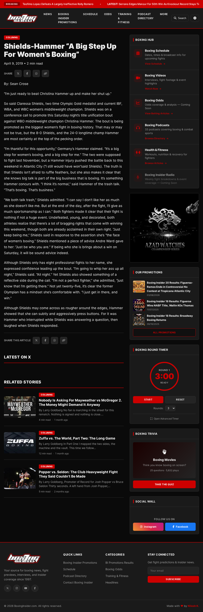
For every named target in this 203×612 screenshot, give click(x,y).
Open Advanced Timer (166, 418)
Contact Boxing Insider (78, 582)
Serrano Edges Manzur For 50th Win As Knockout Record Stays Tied (154, 4)
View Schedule (154, 63)
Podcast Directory (146, 16)
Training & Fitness (124, 18)
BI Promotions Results (119, 562)
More (164, 14)
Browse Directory (155, 138)
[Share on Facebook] (27, 73)
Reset (180, 399)
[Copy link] (45, 73)
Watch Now (152, 88)
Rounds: (158, 408)
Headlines (111, 582)
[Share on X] (18, 73)
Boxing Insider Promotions (67, 18)
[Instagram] (16, 588)
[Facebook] (34, 588)
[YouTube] (25, 588)
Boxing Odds (113, 569)
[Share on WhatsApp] (36, 73)
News (48, 14)
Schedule (90, 14)
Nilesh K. (193, 605)
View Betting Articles (157, 113)
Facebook (182, 526)
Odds (108, 14)
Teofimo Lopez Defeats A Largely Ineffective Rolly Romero (52, 4)
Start (148, 399)
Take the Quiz (164, 484)
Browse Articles (154, 163)
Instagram (150, 526)
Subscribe (173, 579)
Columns (12, 37)
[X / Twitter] (7, 588)
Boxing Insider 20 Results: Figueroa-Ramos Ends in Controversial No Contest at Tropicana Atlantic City (170, 287)
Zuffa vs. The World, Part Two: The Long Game (77, 438)
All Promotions (164, 332)
